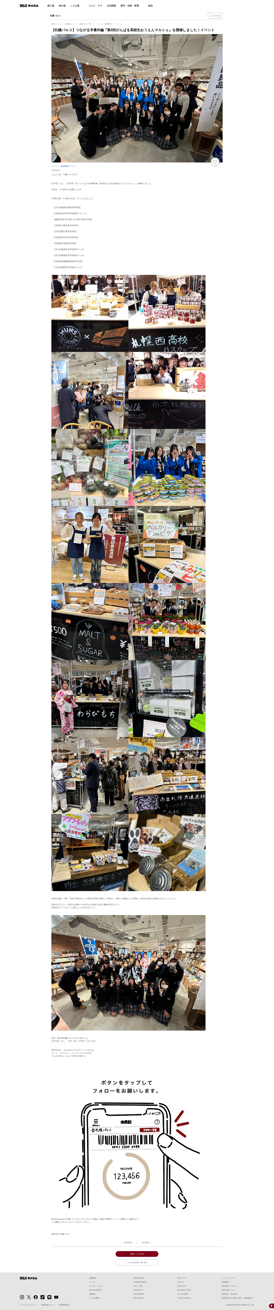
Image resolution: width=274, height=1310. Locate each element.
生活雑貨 (111, 5)
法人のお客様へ (183, 1294)
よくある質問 (94, 1298)
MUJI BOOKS (139, 1294)
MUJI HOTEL (139, 1298)
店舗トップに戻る (137, 1254)
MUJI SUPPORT (95, 1290)
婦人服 (50, 5)
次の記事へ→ (147, 1243)
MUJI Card (181, 1286)
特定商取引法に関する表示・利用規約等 (237, 1298)
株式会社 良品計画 (229, 1294)
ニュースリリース (228, 1278)
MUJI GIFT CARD (184, 1290)
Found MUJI (138, 1290)
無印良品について (228, 1290)
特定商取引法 (64, 1305)
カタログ (180, 1282)
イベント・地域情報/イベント (63, 166)
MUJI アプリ (182, 1278)
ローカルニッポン (96, 1286)
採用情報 (225, 1282)
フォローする (215, 16)
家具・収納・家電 (130, 5)
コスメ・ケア (95, 5)
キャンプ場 (138, 1286)
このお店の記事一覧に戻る (137, 1262)
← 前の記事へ (127, 1243)
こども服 (74, 5)
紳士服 (62, 5)
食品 (150, 5)
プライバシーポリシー (28, 1305)
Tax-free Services (184, 1298)
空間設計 (92, 1294)
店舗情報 (92, 1278)
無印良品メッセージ (229, 1286)
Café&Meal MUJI (140, 1282)
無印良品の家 (139, 1278)
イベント (92, 1282)
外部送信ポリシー (48, 1305)
